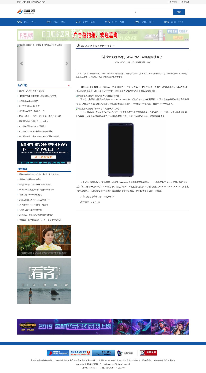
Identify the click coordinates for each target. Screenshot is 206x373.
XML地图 (101, 368)
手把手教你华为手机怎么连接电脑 (33, 121)
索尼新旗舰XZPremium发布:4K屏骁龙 (34, 184)
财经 (85, 22)
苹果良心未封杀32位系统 (29, 179)
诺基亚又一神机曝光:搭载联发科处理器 (35, 215)
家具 (121, 22)
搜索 (179, 12)
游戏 (144, 22)
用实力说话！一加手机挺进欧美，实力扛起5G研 (39, 116)
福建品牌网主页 (88, 45)
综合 (151, 22)
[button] (21, 62)
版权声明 (121, 368)
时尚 (114, 22)
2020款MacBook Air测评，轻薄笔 (32, 205)
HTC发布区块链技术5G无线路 (31, 126)
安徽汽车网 (95, 202)
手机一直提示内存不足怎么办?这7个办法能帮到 (38, 174)
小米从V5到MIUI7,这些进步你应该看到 (35, 131)
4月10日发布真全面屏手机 (29, 210)
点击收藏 (185, 2)
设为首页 (173, 2)
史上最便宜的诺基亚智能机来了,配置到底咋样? (38, 136)
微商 (173, 22)
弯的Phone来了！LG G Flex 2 (30, 111)
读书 (180, 22)
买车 (33, 22)
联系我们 (92, 368)
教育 (56, 22)
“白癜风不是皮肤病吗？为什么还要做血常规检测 (39, 220)
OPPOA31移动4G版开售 (28, 106)
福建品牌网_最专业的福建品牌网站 (31, 2)
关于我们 (84, 368)
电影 (63, 22)
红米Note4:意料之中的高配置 (30, 91)
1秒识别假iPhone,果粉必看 (29, 195)
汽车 (26, 22)
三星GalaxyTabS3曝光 (27, 101)
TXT (115, 368)
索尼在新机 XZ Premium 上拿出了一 (33, 200)
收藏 (92, 22)
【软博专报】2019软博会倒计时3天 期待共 (36, 96)
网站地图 (109, 368)
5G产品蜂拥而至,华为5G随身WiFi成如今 (35, 190)
